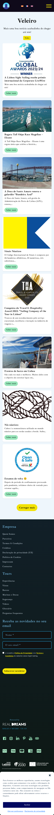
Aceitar (27, 805)
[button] (49, 775)
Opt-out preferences (15, 811)
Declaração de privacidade (35, 811)
